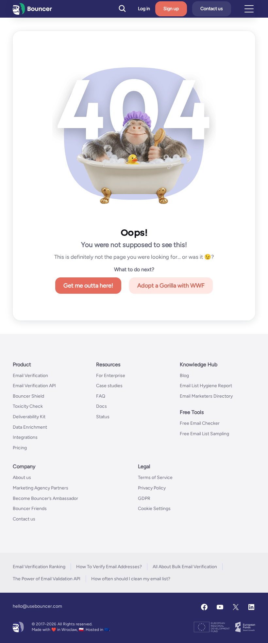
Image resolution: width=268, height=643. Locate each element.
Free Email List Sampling (204, 434)
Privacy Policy (152, 488)
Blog (184, 375)
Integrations (25, 437)
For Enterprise (110, 375)
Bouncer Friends (30, 508)
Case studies (109, 385)
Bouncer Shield (28, 396)
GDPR (144, 498)
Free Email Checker (200, 423)
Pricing (20, 448)
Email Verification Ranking (39, 566)
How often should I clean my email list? (130, 579)
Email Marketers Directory (206, 396)
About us (22, 477)
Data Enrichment (30, 427)
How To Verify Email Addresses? (109, 566)
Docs (101, 406)
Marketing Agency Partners (40, 488)
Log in (144, 9)
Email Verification (30, 375)
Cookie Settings (154, 508)
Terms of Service (155, 477)
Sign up (171, 8)
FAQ (100, 396)
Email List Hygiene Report (206, 385)
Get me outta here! (88, 285)
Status (102, 417)
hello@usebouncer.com (37, 606)
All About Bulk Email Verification (185, 566)
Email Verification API (34, 385)
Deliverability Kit (29, 417)
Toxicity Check (28, 406)
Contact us (211, 8)
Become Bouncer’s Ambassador (45, 498)
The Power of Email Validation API (46, 579)
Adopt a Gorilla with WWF (171, 285)
